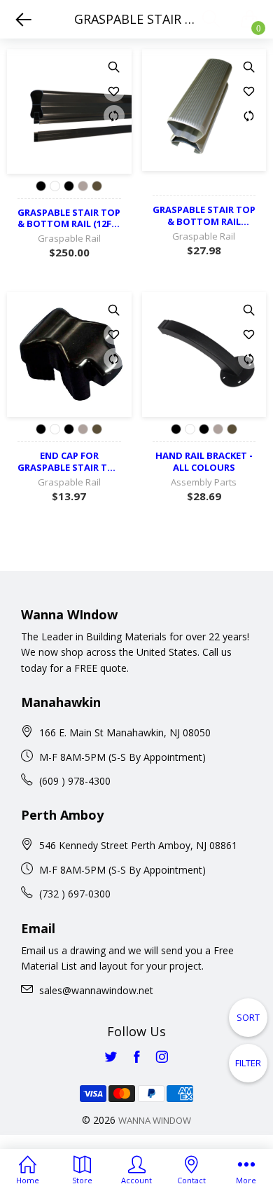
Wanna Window (154, 1120)
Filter (248, 1062)
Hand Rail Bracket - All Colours (204, 462)
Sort (248, 1017)
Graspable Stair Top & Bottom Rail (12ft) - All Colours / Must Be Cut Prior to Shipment (69, 218)
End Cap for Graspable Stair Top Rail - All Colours (69, 462)
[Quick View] (114, 66)
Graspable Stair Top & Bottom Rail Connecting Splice (204, 216)
